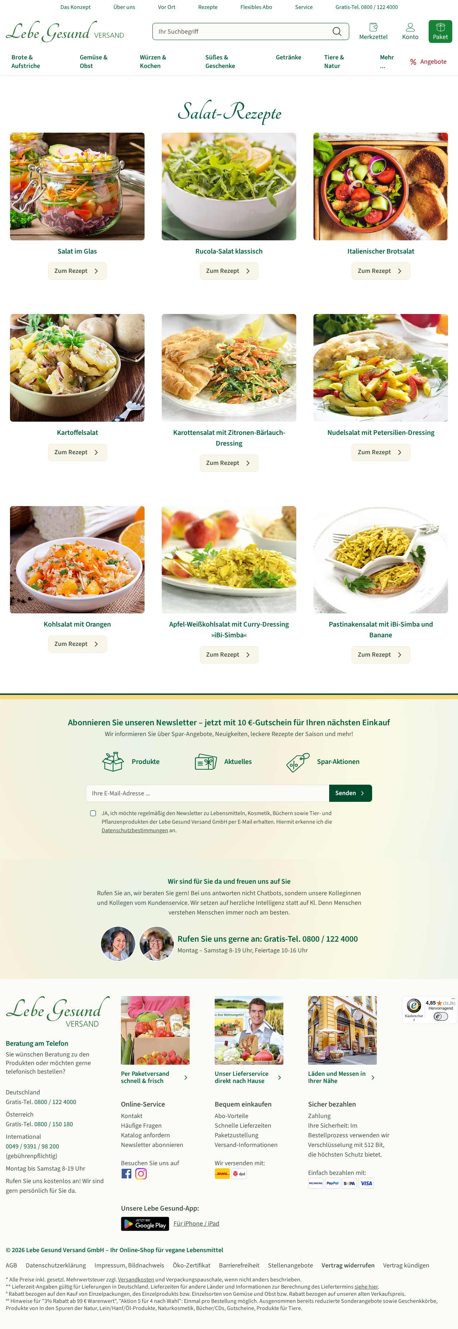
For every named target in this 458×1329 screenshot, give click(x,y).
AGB (11, 1265)
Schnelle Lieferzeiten (243, 1125)
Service (304, 7)
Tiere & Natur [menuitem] (334, 61)
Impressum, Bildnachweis (129, 1265)
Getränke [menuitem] (288, 57)
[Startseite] (65, 31)
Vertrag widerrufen (348, 1265)
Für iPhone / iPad (196, 1223)
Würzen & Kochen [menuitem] (153, 61)
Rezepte (208, 7)
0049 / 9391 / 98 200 (32, 1146)
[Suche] (337, 31)
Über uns (124, 7)
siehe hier (366, 1287)
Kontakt (131, 1116)
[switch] (441, 1016)
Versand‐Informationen (246, 1145)
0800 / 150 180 (53, 1124)
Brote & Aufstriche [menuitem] (25, 61)
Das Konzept (75, 7)
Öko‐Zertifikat (191, 1265)
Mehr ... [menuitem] (387, 61)
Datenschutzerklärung (56, 1265)
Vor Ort (166, 7)
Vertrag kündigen (406, 1265)
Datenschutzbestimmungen (135, 830)
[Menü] (453, 1000)
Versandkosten (136, 1280)
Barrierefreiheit (239, 1265)
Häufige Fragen (141, 1125)
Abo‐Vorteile (231, 1116)
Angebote (433, 61)
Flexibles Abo (256, 7)
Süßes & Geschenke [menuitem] (220, 61)
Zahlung (319, 1116)
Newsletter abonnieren (152, 1145)
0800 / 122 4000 (330, 939)
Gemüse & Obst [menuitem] (94, 61)
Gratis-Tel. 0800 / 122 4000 (367, 7)
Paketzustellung (236, 1135)
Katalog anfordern (145, 1135)
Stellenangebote (290, 1265)
